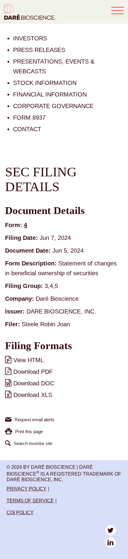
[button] (117, 10)
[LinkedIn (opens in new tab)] (110, 542)
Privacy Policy (26, 488)
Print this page (29, 431)
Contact (27, 129)
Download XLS (32, 395)
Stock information (45, 83)
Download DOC (33, 383)
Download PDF (33, 371)
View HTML (28, 360)
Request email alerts (34, 419)
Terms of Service (30, 500)
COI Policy (20, 512)
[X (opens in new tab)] (110, 530)
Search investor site (33, 443)
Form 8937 (29, 117)
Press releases (39, 50)
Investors (30, 38)
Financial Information (50, 94)
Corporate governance (53, 106)
